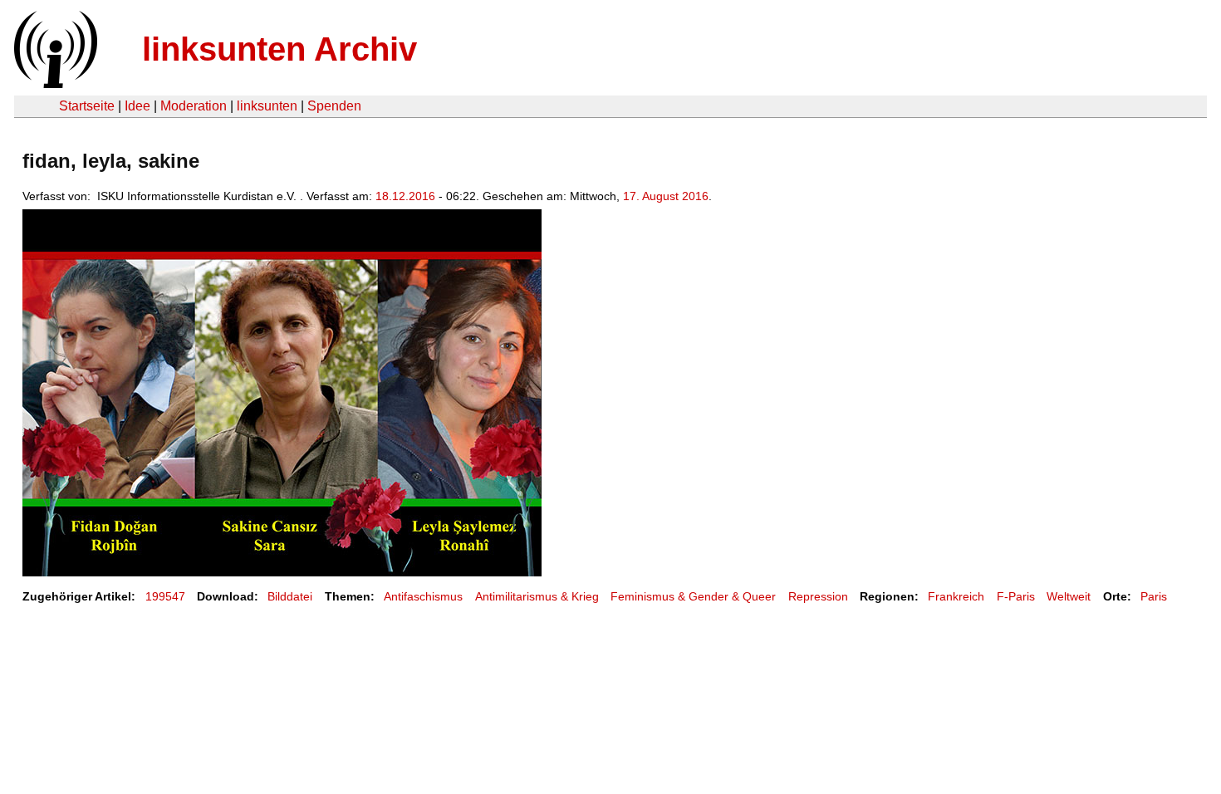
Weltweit (1069, 596)
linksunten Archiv (279, 49)
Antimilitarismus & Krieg (537, 596)
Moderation (193, 106)
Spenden (334, 106)
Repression (818, 596)
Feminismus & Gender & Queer (693, 596)
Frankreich (956, 596)
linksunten (267, 106)
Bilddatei (289, 596)
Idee (137, 106)
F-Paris (1016, 596)
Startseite (87, 106)
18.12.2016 (405, 196)
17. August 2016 (666, 196)
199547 (165, 596)
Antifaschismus (423, 596)
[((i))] (54, 83)
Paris (1153, 596)
